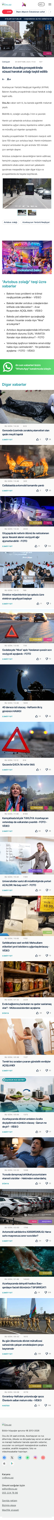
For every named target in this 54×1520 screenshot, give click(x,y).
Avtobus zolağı (10, 222)
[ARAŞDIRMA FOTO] (27, 855)
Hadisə (6, 1406)
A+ (9, 79)
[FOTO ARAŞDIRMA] (27, 1206)
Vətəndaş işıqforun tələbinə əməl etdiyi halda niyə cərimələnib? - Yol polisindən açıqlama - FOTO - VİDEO (28, 347)
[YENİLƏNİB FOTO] (27, 511)
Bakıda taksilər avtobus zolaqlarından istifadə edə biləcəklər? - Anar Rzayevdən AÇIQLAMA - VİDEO (27, 307)
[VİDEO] (27, 915)
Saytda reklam (9, 1500)
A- (3, 79)
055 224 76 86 (10, 1492)
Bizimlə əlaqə (9, 1505)
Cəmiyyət (7, 440)
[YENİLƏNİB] (27, 793)
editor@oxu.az (9, 1488)
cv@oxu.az (8, 1477)
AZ (40, 4)
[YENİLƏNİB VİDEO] (27, 1374)
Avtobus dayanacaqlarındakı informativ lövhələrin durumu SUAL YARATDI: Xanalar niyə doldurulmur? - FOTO (28, 333)
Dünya (5, 1013)
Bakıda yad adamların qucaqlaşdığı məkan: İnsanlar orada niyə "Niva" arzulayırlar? (26, 320)
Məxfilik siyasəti (10, 1510)
